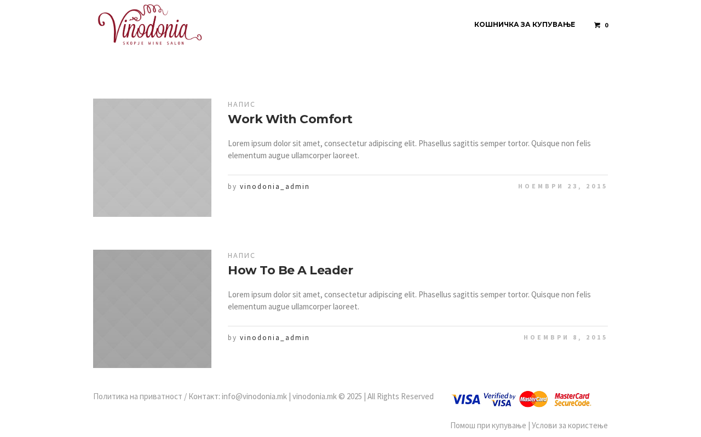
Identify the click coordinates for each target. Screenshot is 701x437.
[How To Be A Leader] (152, 309)
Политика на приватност (137, 396)
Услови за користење (570, 425)
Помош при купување (488, 425)
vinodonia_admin (275, 186)
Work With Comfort (290, 119)
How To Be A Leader (290, 270)
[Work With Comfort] (152, 158)
